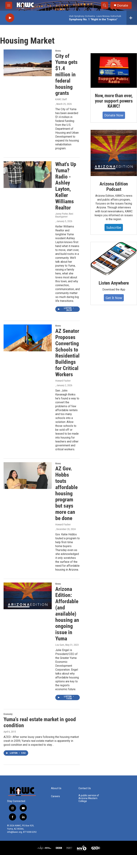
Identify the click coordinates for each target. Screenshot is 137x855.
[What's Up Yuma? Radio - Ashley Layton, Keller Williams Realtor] (28, 174)
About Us (56, 788)
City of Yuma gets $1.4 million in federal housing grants (66, 74)
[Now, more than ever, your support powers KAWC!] (114, 70)
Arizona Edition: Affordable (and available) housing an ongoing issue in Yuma (67, 614)
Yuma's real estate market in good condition (40, 722)
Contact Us (84, 788)
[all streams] (131, 18)
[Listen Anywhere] (114, 258)
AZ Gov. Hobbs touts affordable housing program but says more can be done (66, 493)
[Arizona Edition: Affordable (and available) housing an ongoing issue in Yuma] (28, 596)
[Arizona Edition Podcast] (114, 153)
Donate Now (113, 115)
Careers (55, 796)
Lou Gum (59, 644)
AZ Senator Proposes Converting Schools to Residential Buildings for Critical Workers (67, 352)
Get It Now (114, 298)
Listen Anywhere (114, 283)
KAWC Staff (61, 99)
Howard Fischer (63, 380)
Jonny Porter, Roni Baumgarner (64, 215)
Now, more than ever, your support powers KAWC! (114, 101)
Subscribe (113, 227)
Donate (122, 5)
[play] (10, 18)
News (58, 50)
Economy (8, 714)
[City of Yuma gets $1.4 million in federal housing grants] (28, 62)
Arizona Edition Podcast (114, 186)
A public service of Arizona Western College (88, 798)
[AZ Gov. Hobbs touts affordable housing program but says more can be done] (28, 475)
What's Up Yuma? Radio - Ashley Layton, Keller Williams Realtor (65, 186)
